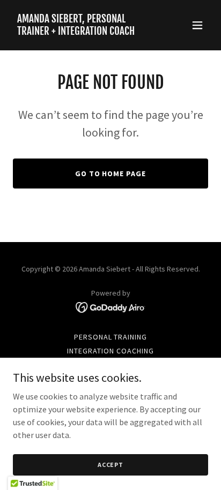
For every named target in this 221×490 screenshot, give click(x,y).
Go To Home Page (110, 173)
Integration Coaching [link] (110, 351)
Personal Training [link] (111, 337)
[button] (197, 25)
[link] (81, 31)
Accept (110, 465)
